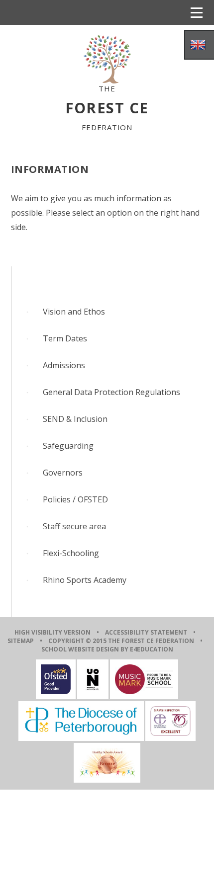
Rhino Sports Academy (84, 579)
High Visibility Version (52, 632)
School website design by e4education (107, 649)
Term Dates (65, 338)
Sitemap (20, 641)
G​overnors (63, 472)
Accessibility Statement (146, 632)
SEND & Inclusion (75, 418)
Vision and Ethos (74, 311)
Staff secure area (74, 526)
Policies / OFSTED (75, 499)
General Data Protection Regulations (111, 392)
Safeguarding (68, 445)
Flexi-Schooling (71, 553)
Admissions (64, 365)
